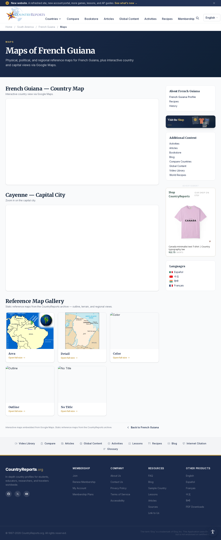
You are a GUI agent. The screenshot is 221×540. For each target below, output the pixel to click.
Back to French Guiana (145, 427)
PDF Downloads (195, 506)
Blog (172, 157)
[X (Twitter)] (18, 494)
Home (9, 26)
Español (178, 272)
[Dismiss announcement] (214, 3)
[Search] (197, 18)
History (173, 105)
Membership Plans (83, 494)
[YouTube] (26, 494)
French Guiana (47, 26)
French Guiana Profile (182, 96)
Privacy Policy (118, 488)
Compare (73, 19)
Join (75, 475)
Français (179, 285)
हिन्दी (176, 280)
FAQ (150, 475)
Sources (153, 506)
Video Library (177, 170)
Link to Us (153, 513)
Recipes (167, 19)
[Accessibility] (213, 532)
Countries (51, 19)
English (210, 17)
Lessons (137, 443)
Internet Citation (196, 443)
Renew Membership (84, 481)
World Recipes (177, 174)
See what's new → (126, 3)
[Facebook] (9, 494)
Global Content (129, 19)
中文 (176, 276)
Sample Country (157, 488)
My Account (79, 488)
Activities (150, 19)
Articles (109, 19)
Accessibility (117, 500)
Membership (186, 19)
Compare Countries (180, 161)
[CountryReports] (25, 13)
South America (25, 26)
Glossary (112, 448)
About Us (115, 475)
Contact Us (116, 481)
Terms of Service (120, 494)
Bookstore (91, 19)
